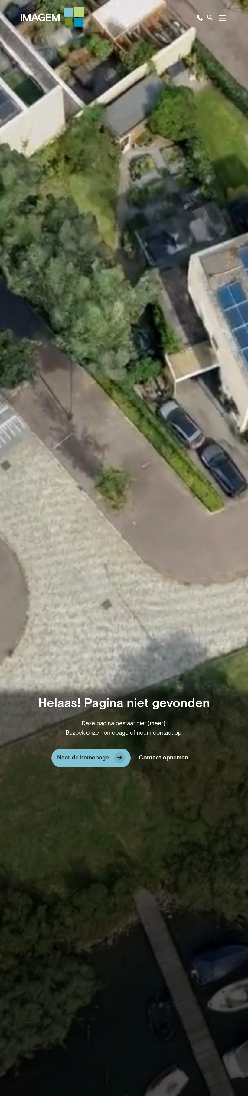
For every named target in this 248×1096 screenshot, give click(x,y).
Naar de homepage (83, 758)
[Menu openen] (222, 18)
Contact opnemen (163, 758)
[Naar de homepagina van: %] (52, 16)
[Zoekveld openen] (209, 18)
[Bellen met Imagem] (200, 18)
